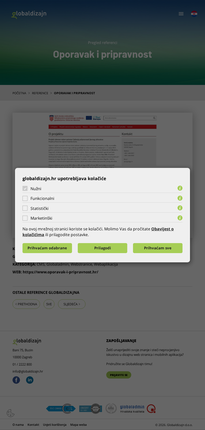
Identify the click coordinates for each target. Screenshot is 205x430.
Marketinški (41, 218)
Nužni (35, 188)
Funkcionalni (42, 198)
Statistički (39, 208)
